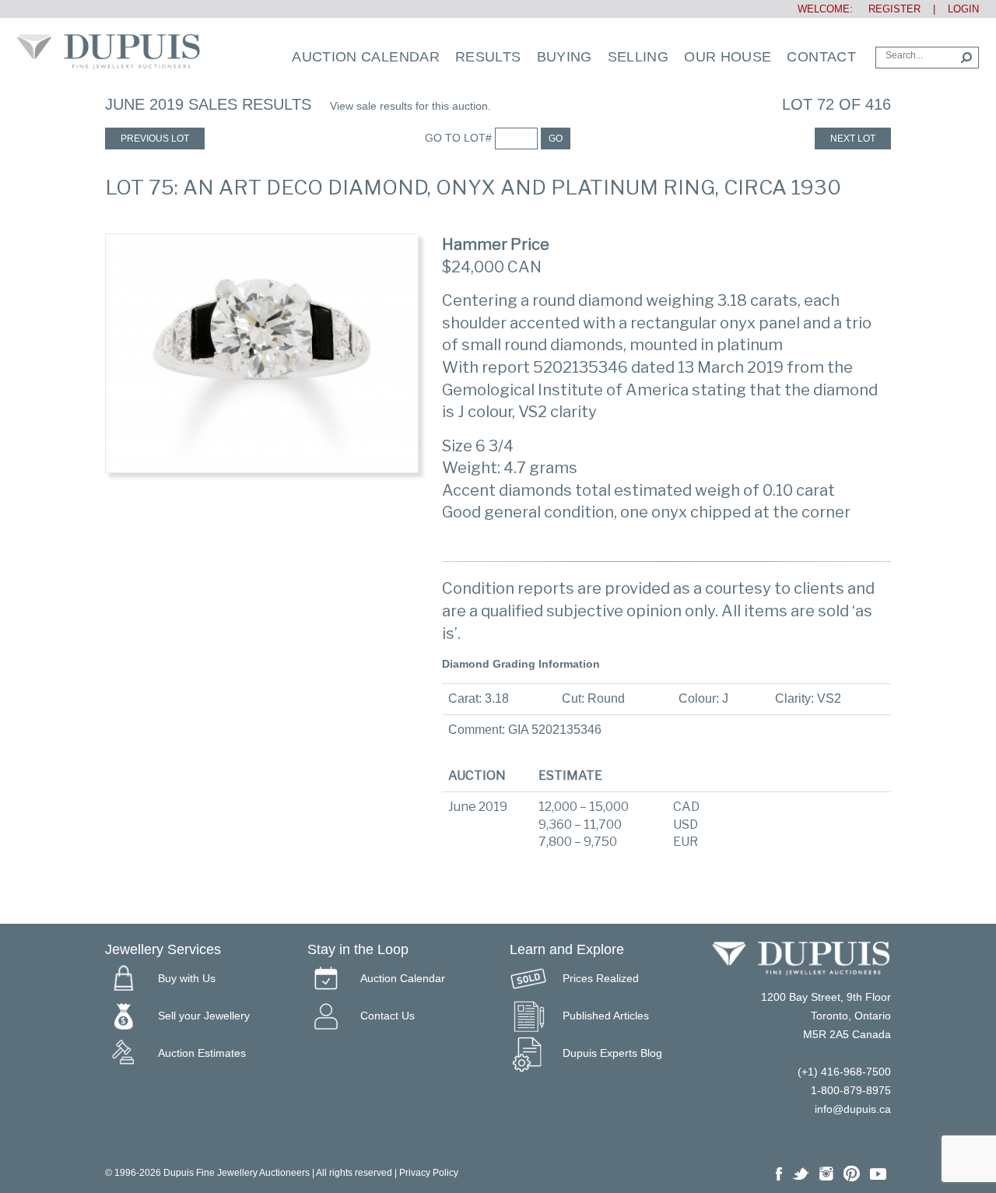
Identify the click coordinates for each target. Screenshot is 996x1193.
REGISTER (888, 9)
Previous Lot (155, 138)
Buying (564, 57)
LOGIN (963, 9)
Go (556, 138)
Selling (638, 57)
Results (488, 57)
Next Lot (852, 138)
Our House (727, 57)
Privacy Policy (428, 1172)
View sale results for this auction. (410, 106)
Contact (821, 57)
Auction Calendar (366, 57)
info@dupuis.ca (853, 1109)
